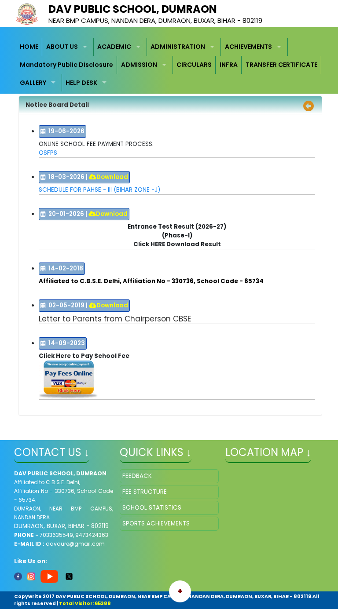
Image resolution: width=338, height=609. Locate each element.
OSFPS (48, 153)
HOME (29, 46)
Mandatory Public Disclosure (66, 64)
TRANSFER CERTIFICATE (281, 64)
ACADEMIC (114, 46)
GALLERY (33, 82)
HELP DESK (81, 82)
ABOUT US (62, 46)
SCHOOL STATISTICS (151, 507)
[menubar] (169, 65)
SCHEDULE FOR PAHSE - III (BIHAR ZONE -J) (99, 190)
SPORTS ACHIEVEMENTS (156, 523)
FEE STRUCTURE (144, 492)
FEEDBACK (137, 476)
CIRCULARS (194, 64)
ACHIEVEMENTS (248, 46)
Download (112, 177)
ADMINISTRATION (178, 46)
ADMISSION (139, 64)
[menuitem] (29, 47)
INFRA (229, 64)
